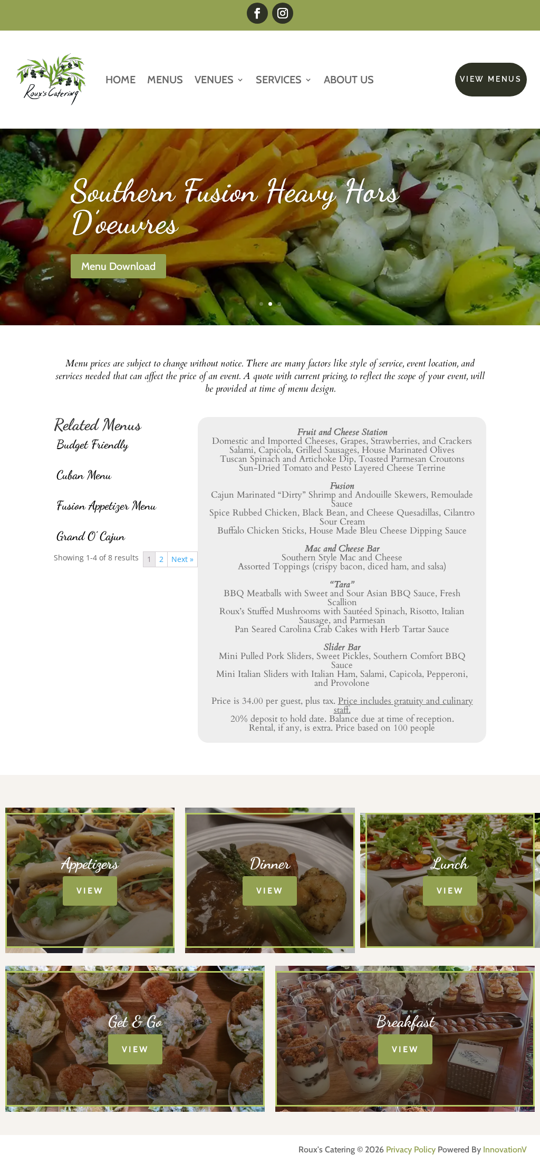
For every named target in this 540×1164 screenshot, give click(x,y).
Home (120, 79)
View (89, 891)
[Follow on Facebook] (257, 13)
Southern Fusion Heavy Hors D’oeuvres (235, 206)
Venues (214, 79)
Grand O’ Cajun (90, 536)
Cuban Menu (83, 475)
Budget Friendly (92, 444)
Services (279, 79)
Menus (165, 79)
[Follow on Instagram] (282, 13)
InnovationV (505, 1149)
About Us (349, 79)
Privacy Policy (411, 1149)
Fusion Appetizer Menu (106, 505)
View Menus (491, 79)
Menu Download (118, 266)
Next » (182, 559)
